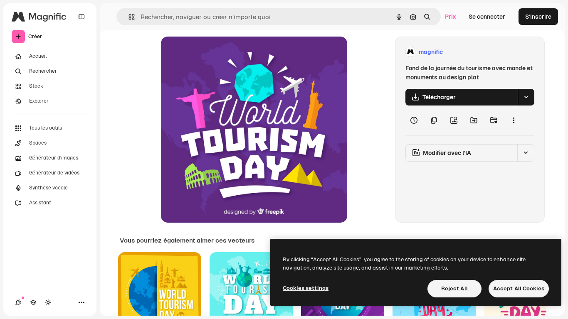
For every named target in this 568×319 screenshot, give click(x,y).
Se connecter (487, 16)
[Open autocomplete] (128, 17)
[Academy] (33, 302)
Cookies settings (305, 288)
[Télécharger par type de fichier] (526, 97)
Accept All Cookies (518, 288)
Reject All (454, 288)
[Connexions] (18, 302)
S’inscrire (538, 16)
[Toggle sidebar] (81, 16)
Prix (450, 16)
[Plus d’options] (513, 120)
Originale (216, 52)
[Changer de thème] (48, 302)
